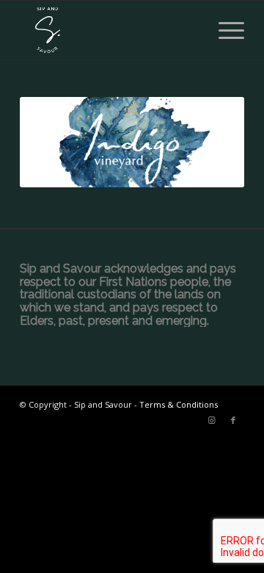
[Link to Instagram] (211, 420)
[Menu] (224, 30)
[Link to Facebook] (233, 420)
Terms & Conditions (178, 404)
